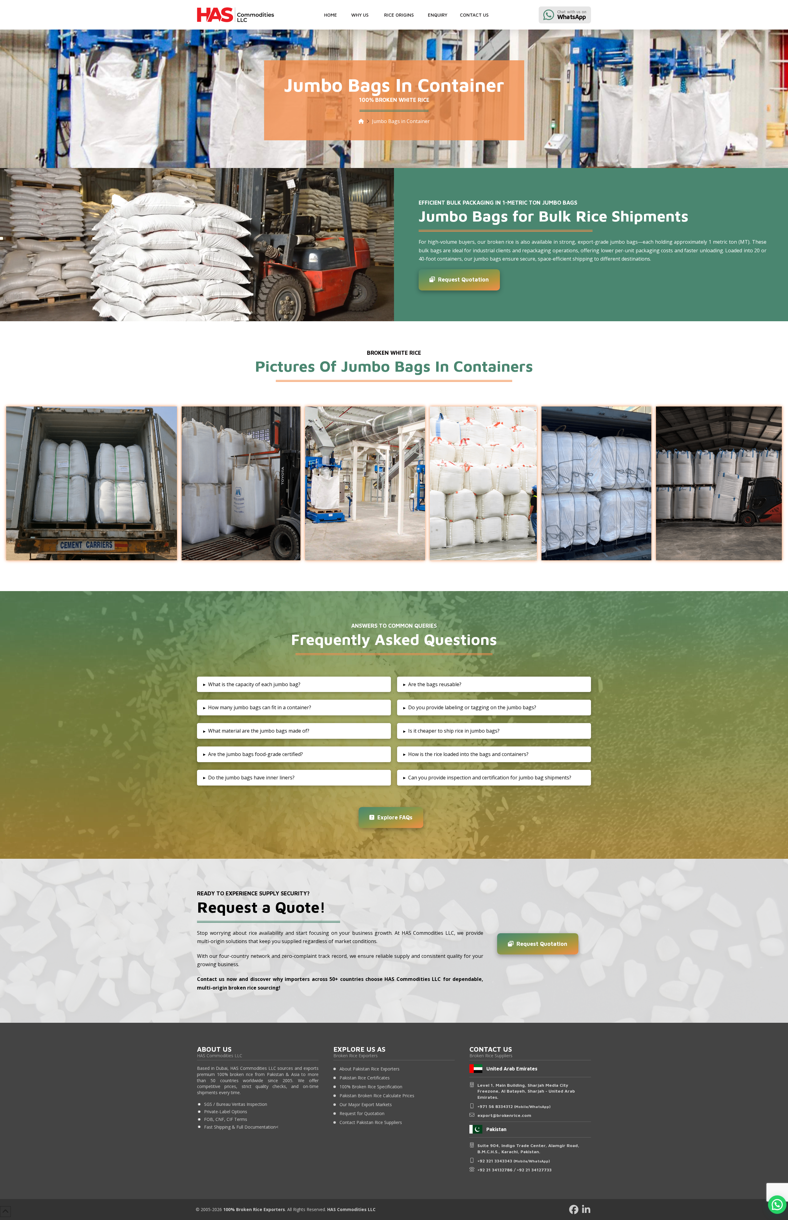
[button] (360, 15)
